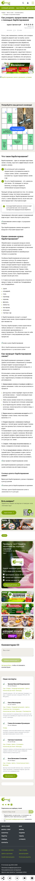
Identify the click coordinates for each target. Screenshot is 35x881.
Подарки (22, 832)
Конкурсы (4, 832)
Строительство (7, 709)
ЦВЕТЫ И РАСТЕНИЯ (6, 853)
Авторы (21, 829)
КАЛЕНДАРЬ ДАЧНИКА (7, 8)
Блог (20, 826)
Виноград (18, 690)
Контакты (4, 842)
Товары (21, 836)
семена (4, 535)
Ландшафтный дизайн (18, 688)
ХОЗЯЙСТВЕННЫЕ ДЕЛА (7, 857)
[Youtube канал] (8, 804)
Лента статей (5, 826)
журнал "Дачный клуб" (14, 24)
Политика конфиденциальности (11, 867)
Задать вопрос (8, 512)
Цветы (27, 688)
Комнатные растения (9, 690)
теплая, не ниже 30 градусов (16, 580)
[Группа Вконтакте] (5, 804)
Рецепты (4, 836)
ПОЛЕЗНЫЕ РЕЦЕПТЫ (25, 857)
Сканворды (19, 872)
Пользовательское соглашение (11, 869)
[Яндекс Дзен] (11, 804)
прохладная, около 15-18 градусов (18, 575)
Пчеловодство (27, 711)
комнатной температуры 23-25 (16, 577)
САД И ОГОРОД (20, 8)
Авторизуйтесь (6, 665)
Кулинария (16, 709)
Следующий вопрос (11, 585)
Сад (4, 688)
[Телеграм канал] (2, 804)
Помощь (4, 839)
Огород (8, 688)
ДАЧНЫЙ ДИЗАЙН (23, 853)
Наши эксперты (9, 679)
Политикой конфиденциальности (14, 819)
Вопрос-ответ (5, 829)
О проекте (22, 839)
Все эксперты (9, 776)
